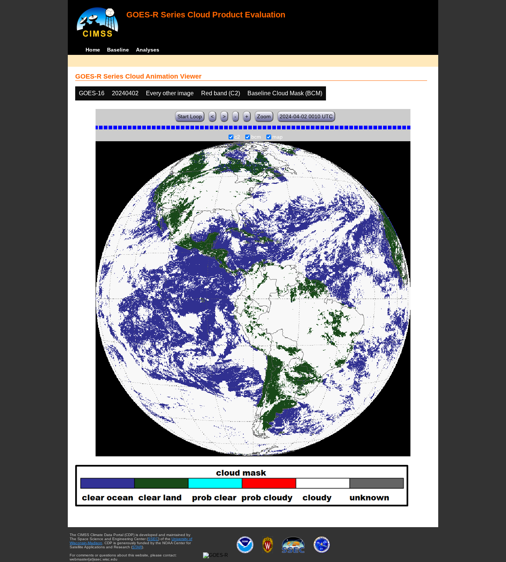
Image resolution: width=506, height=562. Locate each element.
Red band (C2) (220, 93)
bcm (256, 137)
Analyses (147, 50)
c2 (237, 137)
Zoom (264, 116)
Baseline (118, 50)
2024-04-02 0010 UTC (306, 116)
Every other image (170, 93)
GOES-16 (91, 93)
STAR (137, 547)
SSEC (153, 539)
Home (93, 50)
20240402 (125, 93)
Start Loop (189, 116)
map (277, 137)
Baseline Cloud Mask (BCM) (284, 93)
